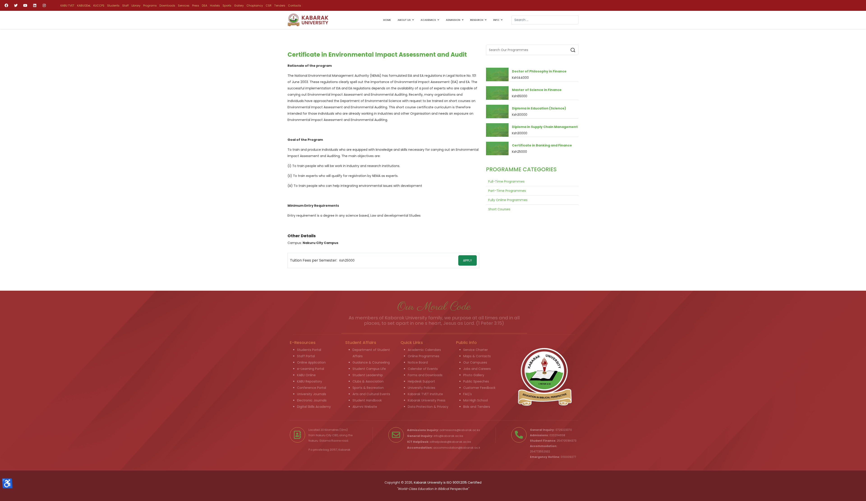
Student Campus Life (369, 368)
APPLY (467, 260)
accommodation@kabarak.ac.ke (457, 447)
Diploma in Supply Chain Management (545, 127)
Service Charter (475, 350)
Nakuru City (324, 435)
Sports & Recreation (368, 387)
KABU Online (306, 375)
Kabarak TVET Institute (425, 394)
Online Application (311, 362)
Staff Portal (306, 356)
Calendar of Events (423, 368)
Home (387, 20)
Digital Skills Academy (314, 406)
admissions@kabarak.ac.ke (460, 430)
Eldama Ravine (330, 441)
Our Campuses (475, 362)
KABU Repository (309, 381)
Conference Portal (311, 387)
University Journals (311, 394)
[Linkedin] (34, 5)
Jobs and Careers (477, 368)
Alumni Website (364, 406)
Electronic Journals (312, 400)
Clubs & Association (368, 381)
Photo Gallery (473, 375)
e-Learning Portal (310, 368)
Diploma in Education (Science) (539, 108)
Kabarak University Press (426, 400)
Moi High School (475, 400)
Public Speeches (476, 381)
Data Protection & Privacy (428, 406)
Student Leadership (367, 375)
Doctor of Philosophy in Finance (539, 71)
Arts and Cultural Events (371, 394)
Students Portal (309, 350)
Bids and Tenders (476, 406)
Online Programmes (423, 356)
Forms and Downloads (425, 375)
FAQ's (467, 394)
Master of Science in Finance (537, 90)
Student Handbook (367, 400)
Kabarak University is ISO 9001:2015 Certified (447, 482)
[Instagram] (44, 5)
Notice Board (418, 362)
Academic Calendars (424, 350)
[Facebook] (6, 5)
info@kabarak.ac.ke (448, 436)
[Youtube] (25, 5)
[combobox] (544, 20)
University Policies (421, 387)
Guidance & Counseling (371, 362)
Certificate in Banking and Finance (542, 145)
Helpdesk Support (421, 381)
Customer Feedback (479, 387)
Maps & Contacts (477, 356)
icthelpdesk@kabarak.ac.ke (450, 442)
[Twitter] (15, 5)
